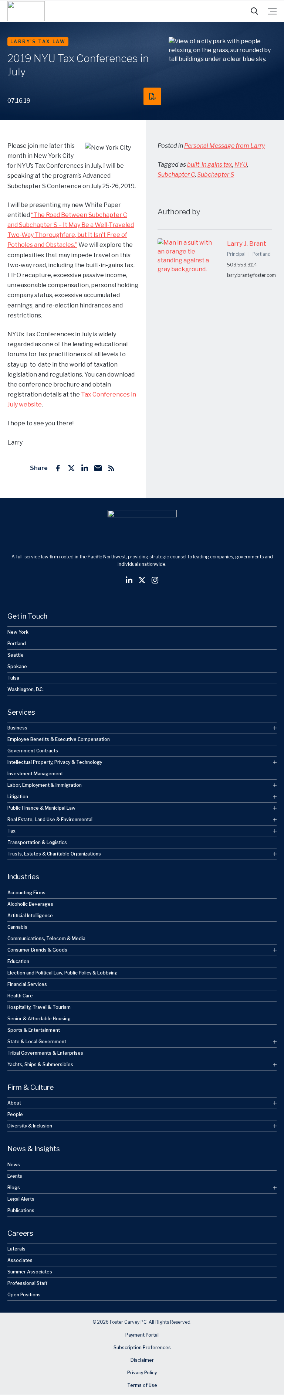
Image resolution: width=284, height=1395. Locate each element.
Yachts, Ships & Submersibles (40, 1064)
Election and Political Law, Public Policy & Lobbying (62, 973)
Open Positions (24, 1294)
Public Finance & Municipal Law (41, 808)
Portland (16, 643)
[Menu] (272, 11)
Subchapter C (176, 174)
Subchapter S (215, 174)
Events (14, 1176)
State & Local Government (36, 1041)
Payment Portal (142, 1335)
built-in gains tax (209, 164)
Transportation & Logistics (37, 842)
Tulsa (13, 678)
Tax (11, 831)
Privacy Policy (142, 1373)
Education (18, 961)
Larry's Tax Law (37, 41)
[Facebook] (58, 468)
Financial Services (27, 984)
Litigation (17, 796)
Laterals (16, 1249)
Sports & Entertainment (33, 1030)
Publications (20, 1210)
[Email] (98, 468)
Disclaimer (142, 1360)
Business (17, 728)
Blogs (13, 1187)
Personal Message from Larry (224, 145)
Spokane (17, 666)
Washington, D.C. (25, 689)
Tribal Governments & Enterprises (45, 1053)
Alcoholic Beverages (30, 904)
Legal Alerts (20, 1199)
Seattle (15, 655)
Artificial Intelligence (30, 915)
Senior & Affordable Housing (39, 1018)
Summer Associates (29, 1272)
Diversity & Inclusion (29, 1126)
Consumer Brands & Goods (37, 950)
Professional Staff (27, 1283)
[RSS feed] (111, 468)
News (13, 1164)
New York (17, 632)
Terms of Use (142, 1385)
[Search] (254, 11)
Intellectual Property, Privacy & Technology (54, 762)
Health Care (20, 995)
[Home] (26, 11)
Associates (20, 1260)
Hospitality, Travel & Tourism (39, 1007)
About (14, 1103)
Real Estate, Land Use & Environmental (49, 819)
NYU (240, 164)
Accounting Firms (26, 892)
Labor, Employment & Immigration (44, 785)
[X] (71, 468)
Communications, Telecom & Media (46, 938)
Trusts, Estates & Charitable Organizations (54, 854)
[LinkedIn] (84, 468)
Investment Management (35, 773)
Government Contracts (32, 750)
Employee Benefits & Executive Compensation (58, 739)
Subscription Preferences (142, 1348)
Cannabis (17, 927)
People (15, 1114)
